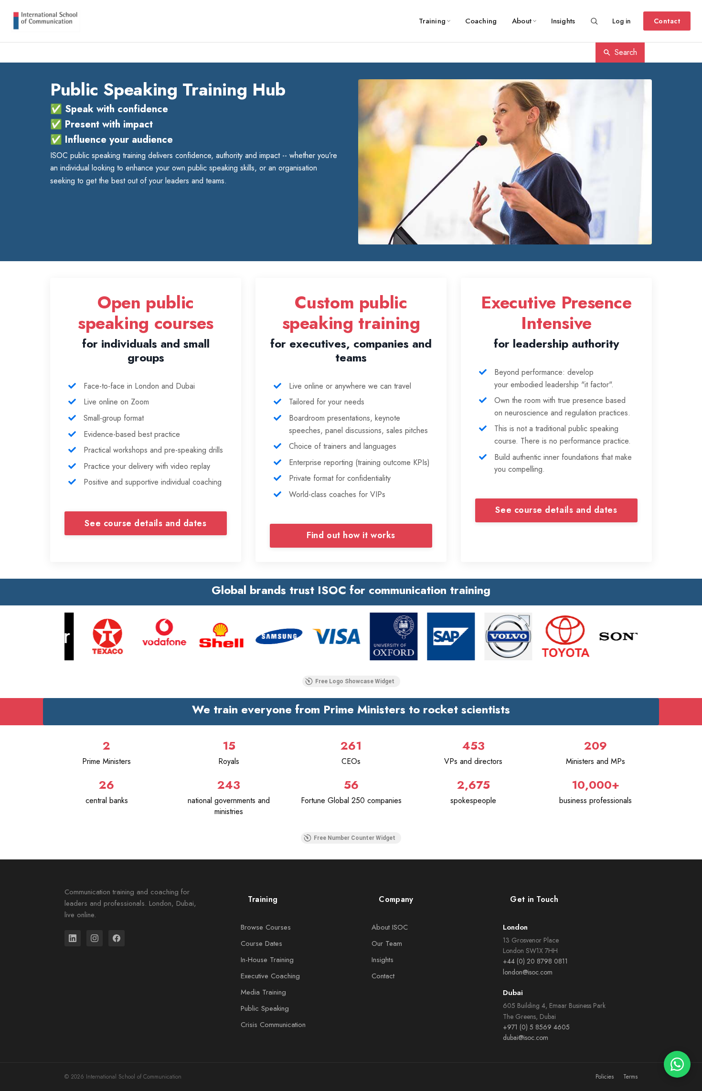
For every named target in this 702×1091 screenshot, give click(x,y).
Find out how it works (351, 535)
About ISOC (390, 927)
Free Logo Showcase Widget (354, 681)
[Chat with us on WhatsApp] (677, 1064)
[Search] (594, 21)
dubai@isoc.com (525, 1037)
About (522, 21)
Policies (605, 1076)
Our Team (387, 943)
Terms (630, 1076)
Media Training (263, 992)
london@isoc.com (528, 972)
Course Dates (261, 943)
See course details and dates (145, 523)
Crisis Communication (273, 1024)
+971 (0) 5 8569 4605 (536, 1027)
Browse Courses (266, 927)
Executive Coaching (270, 976)
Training (432, 21)
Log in (621, 21)
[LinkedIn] (72, 938)
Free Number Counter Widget (354, 838)
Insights (563, 21)
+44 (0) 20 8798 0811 (535, 961)
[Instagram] (94, 938)
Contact (667, 21)
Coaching (481, 21)
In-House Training (267, 959)
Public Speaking (265, 1008)
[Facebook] (116, 938)
